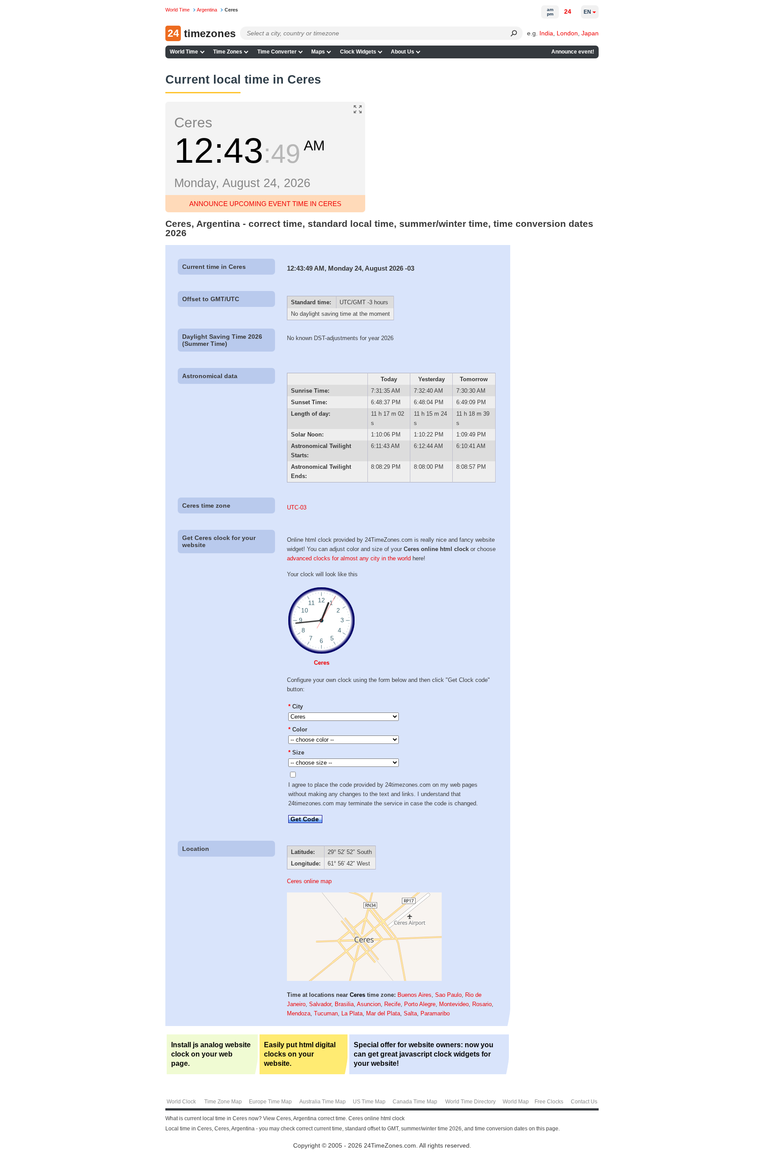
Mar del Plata (383, 1013)
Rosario (482, 1004)
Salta (410, 1013)
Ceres (321, 662)
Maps (318, 52)
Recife (392, 1004)
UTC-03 (296, 507)
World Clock (181, 1102)
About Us (402, 52)
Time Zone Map (223, 1102)
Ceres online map (309, 881)
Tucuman (326, 1013)
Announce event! (572, 52)
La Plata (352, 1013)
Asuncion (369, 1004)
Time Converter (277, 52)
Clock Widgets (358, 52)
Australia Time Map (322, 1102)
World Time (184, 52)
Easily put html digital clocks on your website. (300, 1054)
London (567, 33)
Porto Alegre (419, 1004)
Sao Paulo (448, 995)
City (295, 706)
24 (567, 11)
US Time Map (369, 1102)
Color (297, 729)
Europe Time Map (270, 1102)
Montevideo (454, 1004)
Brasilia (344, 1004)
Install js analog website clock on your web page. (211, 1054)
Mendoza (298, 1013)
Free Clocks (549, 1102)
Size (296, 752)
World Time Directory (470, 1102)
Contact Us (584, 1102)
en (587, 12)
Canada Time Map (415, 1102)
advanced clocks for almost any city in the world (349, 558)
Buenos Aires (414, 995)
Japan (590, 33)
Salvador (320, 1004)
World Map (516, 1102)
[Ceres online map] (364, 979)
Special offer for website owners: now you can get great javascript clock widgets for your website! (423, 1054)
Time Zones (227, 52)
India (546, 33)
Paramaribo (435, 1013)
